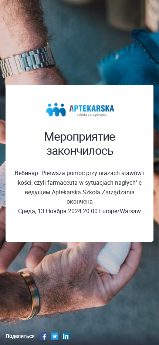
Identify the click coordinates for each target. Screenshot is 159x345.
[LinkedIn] (66, 335)
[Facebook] (43, 335)
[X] (54, 335)
